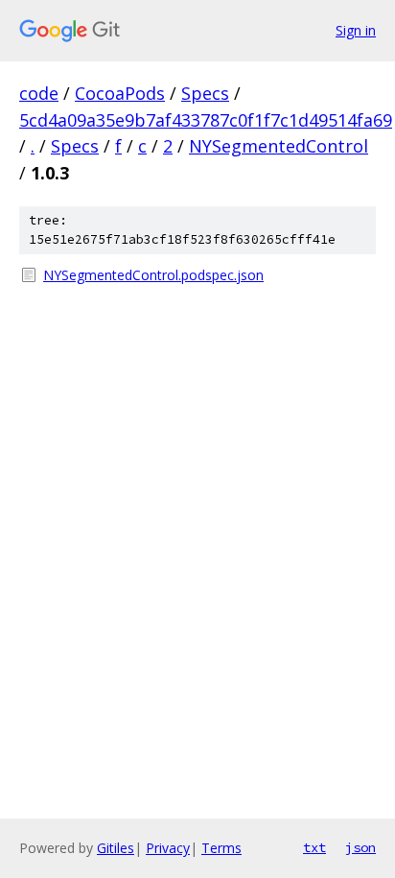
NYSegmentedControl (278, 145)
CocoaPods (120, 93)
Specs (205, 93)
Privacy (168, 848)
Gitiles (115, 848)
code (38, 93)
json (360, 847)
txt (314, 847)
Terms (221, 848)
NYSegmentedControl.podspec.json (153, 275)
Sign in (356, 30)
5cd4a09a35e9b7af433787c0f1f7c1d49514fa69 (205, 119)
